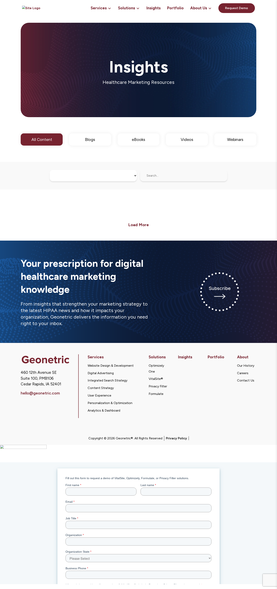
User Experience (99, 395)
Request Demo (236, 8)
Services (99, 8)
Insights (153, 8)
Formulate (156, 394)
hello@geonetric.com (40, 393)
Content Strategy (101, 388)
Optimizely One (156, 368)
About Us (198, 8)
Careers (242, 373)
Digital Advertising (101, 373)
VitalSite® (156, 379)
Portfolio (175, 8)
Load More (138, 224)
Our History (245, 365)
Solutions (126, 8)
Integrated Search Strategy (107, 380)
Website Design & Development (111, 365)
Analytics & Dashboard (104, 410)
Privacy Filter (158, 386)
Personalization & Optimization (110, 403)
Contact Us (245, 380)
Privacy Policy (176, 438)
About (242, 357)
